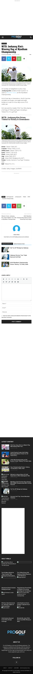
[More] (24, 58)
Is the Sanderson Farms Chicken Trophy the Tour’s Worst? (23, 604)
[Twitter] (9, 58)
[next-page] (5, 270)
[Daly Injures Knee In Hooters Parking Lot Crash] (9, 581)
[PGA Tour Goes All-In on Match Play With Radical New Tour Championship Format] (5, 447)
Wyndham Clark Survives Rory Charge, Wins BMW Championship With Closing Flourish (20, 483)
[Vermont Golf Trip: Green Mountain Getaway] (5, 500)
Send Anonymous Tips (25, 668)
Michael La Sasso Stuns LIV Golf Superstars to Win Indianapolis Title (20, 475)
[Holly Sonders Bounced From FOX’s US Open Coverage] (9, 612)
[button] (2, 37)
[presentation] (3, 279)
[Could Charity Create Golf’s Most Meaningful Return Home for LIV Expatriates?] (5, 454)
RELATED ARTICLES (7, 244)
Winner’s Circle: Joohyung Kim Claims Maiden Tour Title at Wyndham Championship (9, 217)
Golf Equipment (9, 196)
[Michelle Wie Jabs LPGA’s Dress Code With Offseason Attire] (24, 612)
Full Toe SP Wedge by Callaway (19, 248)
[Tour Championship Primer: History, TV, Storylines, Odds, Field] (5, 469)
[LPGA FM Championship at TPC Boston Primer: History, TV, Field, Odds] (5, 461)
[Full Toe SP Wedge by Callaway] (5, 249)
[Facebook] (4, 58)
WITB (29, 196)
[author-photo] (16, 232)
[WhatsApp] (19, 58)
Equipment (4, 43)
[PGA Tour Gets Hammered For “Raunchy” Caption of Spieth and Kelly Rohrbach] (9, 597)
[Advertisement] (16, 18)
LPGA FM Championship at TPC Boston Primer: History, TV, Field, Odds (20, 460)
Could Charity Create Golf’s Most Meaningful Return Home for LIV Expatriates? (19, 454)
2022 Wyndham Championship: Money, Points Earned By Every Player (24, 217)
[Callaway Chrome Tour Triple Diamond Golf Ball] (5, 257)
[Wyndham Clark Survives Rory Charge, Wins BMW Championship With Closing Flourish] (5, 484)
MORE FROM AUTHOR (19, 244)
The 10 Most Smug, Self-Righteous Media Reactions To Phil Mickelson (24, 574)
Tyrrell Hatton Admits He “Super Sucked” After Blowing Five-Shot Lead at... (8, 574)
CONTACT (10, 668)
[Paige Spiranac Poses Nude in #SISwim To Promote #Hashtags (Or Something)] (24, 581)
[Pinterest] (14, 58)
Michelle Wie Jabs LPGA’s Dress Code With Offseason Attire (24, 620)
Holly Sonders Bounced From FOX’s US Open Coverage (8, 620)
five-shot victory (12, 93)
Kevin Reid (8, 54)
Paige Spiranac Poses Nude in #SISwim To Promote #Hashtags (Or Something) (24, 589)
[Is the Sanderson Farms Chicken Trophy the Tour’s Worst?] (24, 597)
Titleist (24, 196)
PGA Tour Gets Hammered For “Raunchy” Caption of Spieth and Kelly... (8, 604)
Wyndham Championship (7, 198)
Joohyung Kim (18, 196)
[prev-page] (2, 270)
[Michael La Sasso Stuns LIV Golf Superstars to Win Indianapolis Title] (5, 478)
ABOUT (5, 668)
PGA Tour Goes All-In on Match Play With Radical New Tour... (20, 445)
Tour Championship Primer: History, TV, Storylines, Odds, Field (20, 467)
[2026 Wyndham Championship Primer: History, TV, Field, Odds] (5, 264)
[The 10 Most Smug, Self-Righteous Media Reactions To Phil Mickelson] (24, 566)
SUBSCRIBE (16, 668)
